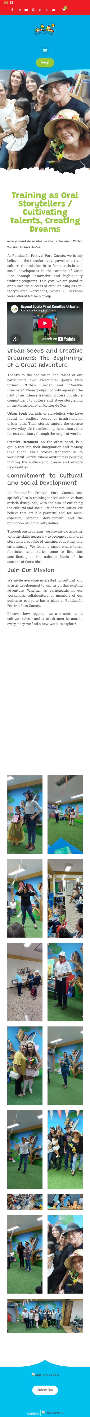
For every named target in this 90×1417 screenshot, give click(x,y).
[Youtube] (26, 10)
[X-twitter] (40, 10)
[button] (45, 50)
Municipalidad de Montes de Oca (31, 241)
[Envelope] (54, 10)
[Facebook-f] (12, 10)
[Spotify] (33, 10)
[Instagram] (19, 10)
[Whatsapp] (47, 10)
